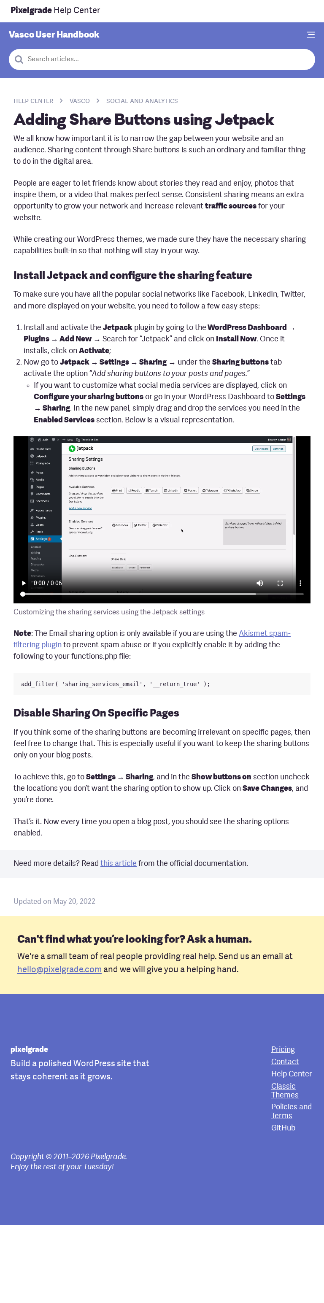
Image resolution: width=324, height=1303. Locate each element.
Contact (285, 1062)
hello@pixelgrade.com (59, 970)
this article (118, 864)
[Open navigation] (311, 35)
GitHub (283, 1128)
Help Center (55, 11)
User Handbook (54, 35)
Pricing (283, 1050)
